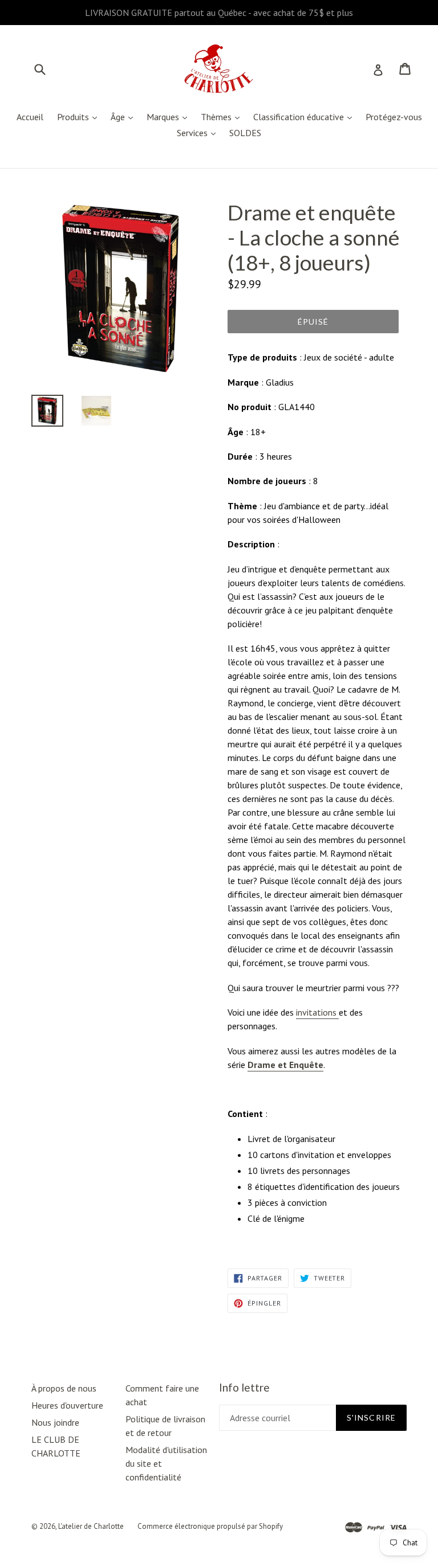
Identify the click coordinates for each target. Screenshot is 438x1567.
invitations (317, 1012)
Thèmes (223, 116)
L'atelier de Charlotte (91, 1526)
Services (199, 132)
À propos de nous (63, 1388)
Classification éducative (305, 116)
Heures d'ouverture (67, 1405)
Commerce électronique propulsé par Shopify (210, 1526)
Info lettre (244, 1387)
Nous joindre (55, 1422)
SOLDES (245, 132)
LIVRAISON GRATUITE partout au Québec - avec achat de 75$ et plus (219, 12)
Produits (80, 116)
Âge (125, 116)
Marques (170, 116)
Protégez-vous (394, 116)
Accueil (30, 116)
